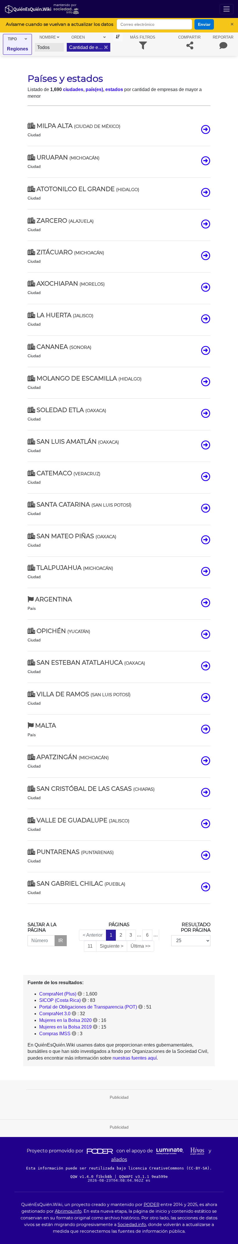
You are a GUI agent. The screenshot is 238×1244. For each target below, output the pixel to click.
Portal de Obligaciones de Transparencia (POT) (88, 1006)
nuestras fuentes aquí (135, 1058)
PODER (151, 1204)
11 (90, 946)
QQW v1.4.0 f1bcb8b (92, 1176)
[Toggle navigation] (226, 9)
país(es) (94, 89)
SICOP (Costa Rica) (60, 1000)
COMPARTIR (189, 37)
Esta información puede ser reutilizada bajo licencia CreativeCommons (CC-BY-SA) (118, 1168)
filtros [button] (142, 37)
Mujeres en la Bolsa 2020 (65, 1020)
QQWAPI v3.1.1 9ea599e (143, 1176)
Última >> (140, 946)
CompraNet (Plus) (57, 993)
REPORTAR (223, 37)
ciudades (73, 89)
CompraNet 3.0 (55, 1013)
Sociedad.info (132, 1224)
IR (60, 940)
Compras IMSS (55, 1033)
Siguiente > (111, 946)
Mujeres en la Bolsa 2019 (65, 1026)
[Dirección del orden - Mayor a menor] (117, 36)
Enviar (204, 24)
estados (114, 89)
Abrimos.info (68, 1211)
